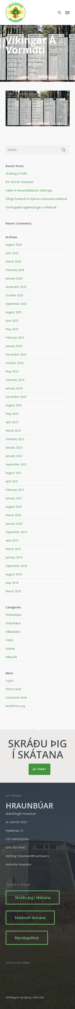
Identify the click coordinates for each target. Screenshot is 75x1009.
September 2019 (16, 532)
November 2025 (16, 287)
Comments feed (16, 697)
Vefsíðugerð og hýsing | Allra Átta (25, 997)
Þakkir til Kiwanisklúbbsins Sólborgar (29, 190)
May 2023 (12, 414)
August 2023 (14, 405)
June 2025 (12, 321)
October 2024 (14, 363)
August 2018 (14, 574)
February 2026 (15, 270)
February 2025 (15, 337)
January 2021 (14, 498)
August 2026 (14, 244)
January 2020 (14, 523)
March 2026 (13, 261)
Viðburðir (11, 657)
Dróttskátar (13, 623)
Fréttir (9, 640)
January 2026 (14, 278)
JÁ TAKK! (39, 769)
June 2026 (12, 253)
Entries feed (13, 689)
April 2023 (12, 422)
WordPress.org (15, 706)
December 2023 (16, 397)
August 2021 (14, 473)
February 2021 (15, 490)
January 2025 (14, 346)
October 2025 (14, 295)
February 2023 (15, 439)
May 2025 (12, 329)
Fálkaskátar (13, 632)
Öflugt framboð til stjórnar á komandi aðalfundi (36, 199)
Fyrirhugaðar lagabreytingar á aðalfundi (31, 207)
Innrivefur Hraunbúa (18, 864)
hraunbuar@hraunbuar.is (33, 856)
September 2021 (16, 464)
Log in (10, 680)
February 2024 (15, 380)
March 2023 (13, 430)
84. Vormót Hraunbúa (19, 182)
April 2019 (12, 540)
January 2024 (14, 388)
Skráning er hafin (16, 173)
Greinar (10, 648)
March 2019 (13, 549)
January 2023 (14, 447)
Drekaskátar (13, 615)
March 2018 (13, 591)
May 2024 (12, 371)
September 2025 (16, 304)
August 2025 (14, 312)
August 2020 (14, 507)
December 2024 (16, 354)
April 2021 (12, 481)
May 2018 (12, 583)
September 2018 (16, 566)
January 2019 (14, 557)
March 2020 (13, 515)
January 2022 (14, 456)
